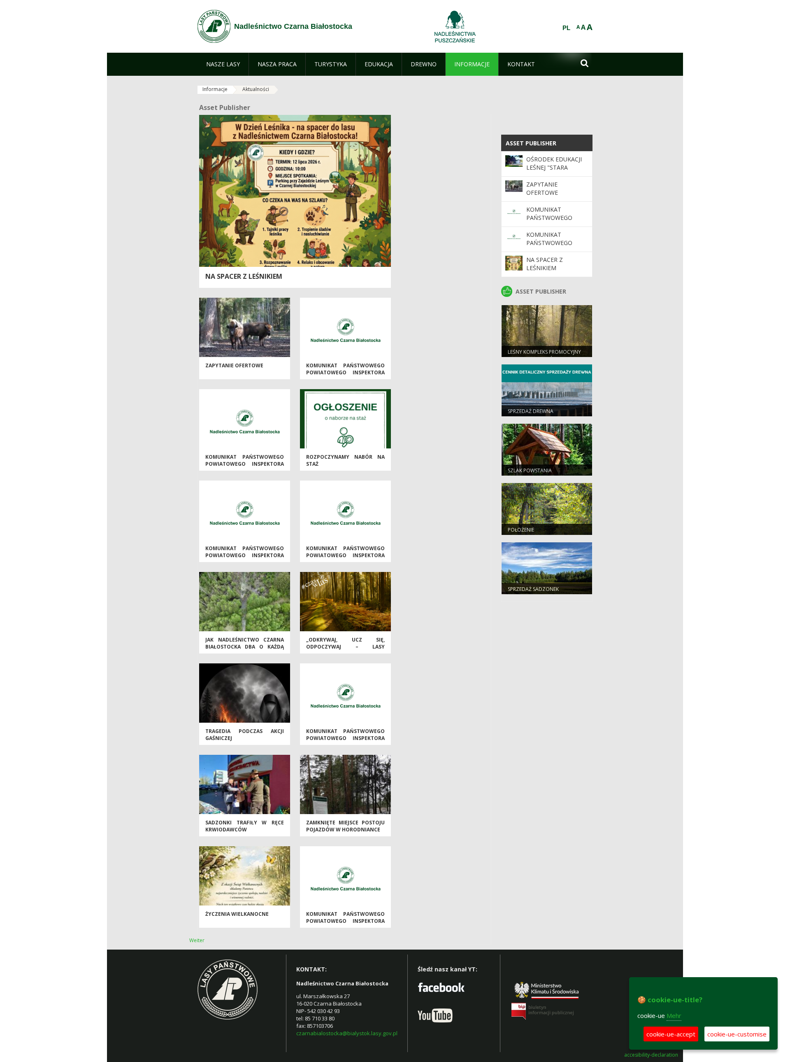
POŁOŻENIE (521, 529)
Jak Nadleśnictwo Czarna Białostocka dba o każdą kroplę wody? (244, 647)
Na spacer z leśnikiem (243, 276)
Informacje (215, 89)
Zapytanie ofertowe (234, 365)
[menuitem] (223, 64)
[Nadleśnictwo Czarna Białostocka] (214, 26)
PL (566, 28)
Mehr (674, 1015)
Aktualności (255, 89)
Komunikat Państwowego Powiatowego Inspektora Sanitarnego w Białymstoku (345, 376)
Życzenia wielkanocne (237, 913)
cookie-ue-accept (670, 1034)
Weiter (196, 940)
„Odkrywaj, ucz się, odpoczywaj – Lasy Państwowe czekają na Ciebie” (345, 650)
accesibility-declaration (651, 1055)
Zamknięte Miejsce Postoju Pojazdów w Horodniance (345, 826)
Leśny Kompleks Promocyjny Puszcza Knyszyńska (544, 355)
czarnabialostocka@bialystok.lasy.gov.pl (346, 1033)
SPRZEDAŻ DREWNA (530, 411)
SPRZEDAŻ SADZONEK (533, 589)
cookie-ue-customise (737, 1034)
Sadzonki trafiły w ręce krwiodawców (244, 826)
